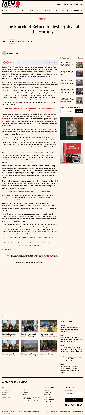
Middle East (5, 392)
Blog (24, 387)
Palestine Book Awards (50, 392)
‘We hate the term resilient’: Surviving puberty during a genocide (70, 330)
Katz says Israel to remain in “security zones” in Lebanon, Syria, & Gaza (9, 355)
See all (80, 58)
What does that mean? (47, 256)
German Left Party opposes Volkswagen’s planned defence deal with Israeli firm (71, 339)
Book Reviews (6, 397)
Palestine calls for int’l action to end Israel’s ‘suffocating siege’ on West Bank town (67, 90)
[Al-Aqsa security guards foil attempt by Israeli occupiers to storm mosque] (29, 346)
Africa (3, 387)
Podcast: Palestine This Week (31, 401)
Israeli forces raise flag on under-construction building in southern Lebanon (67, 81)
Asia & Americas (6, 390)
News (4, 11)
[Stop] (7, 62)
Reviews (13, 11)
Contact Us (47, 394)
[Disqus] (30, 286)
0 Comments (12, 41)
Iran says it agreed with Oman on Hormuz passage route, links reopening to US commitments (71, 349)
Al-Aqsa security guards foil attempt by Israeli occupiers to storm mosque (29, 355)
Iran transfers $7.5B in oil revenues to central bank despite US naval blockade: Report (69, 369)
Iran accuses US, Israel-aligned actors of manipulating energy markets (67, 99)
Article (62, 325)
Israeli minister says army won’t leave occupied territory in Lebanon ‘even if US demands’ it (9, 335)
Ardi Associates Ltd (78, 411)
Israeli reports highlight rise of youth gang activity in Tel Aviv (29, 335)
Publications (26, 11)
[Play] (4, 62)
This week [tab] (69, 321)
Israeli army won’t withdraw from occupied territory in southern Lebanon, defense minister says (48, 335)
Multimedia (33, 11)
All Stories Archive (49, 401)
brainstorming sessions (10, 206)
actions (21, 129)
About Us (46, 390)
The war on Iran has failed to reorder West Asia (67, 73)
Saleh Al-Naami (14, 53)
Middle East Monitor (44, 254)
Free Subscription (60, 10)
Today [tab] (62, 321)
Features (19, 11)
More (38, 11)
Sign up (79, 111)
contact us (23, 258)
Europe (4, 394)
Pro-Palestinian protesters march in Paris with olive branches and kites (66, 64)
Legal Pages (36, 411)
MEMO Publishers (49, 399)
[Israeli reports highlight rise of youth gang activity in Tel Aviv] (29, 326)
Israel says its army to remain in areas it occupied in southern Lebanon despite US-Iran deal (47, 355)
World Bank (52, 140)
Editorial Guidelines (49, 387)
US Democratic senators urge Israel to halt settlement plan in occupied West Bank (71, 359)
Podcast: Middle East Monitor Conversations (31, 397)
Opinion (8, 11)
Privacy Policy (48, 397)
